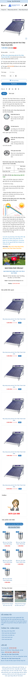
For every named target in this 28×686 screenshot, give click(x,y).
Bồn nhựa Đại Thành (14, 527)
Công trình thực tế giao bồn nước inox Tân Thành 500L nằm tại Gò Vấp (7, 604)
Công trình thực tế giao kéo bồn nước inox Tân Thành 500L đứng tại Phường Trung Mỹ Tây (20, 604)
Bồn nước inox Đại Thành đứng (14, 524)
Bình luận (11, 93)
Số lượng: (3, 75)
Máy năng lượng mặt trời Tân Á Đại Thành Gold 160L (14, 386)
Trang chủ (3, 9)
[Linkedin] (12, 89)
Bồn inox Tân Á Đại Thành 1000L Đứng (7, 561)
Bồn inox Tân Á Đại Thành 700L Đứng (20, 543)
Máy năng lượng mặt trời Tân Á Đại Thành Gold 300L (14, 485)
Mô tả (4, 93)
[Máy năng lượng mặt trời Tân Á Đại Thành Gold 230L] (14, 5)
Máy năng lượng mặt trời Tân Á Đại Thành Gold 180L (14, 419)
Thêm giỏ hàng (14, 80)
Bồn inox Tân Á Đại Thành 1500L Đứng (20, 561)
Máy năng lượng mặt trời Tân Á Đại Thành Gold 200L (14, 452)
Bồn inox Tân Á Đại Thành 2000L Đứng (7, 579)
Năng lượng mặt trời (12, 9)
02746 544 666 (17, 1)
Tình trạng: (4, 72)
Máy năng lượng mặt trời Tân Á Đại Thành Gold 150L (14, 353)
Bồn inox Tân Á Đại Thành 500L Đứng (7, 543)
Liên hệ (14, 83)
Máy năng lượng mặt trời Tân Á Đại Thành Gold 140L (14, 319)
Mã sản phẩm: (4, 52)
